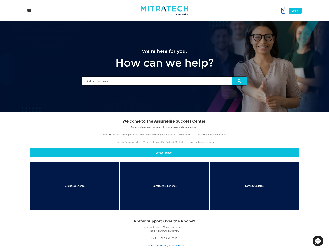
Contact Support (164, 152)
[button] (318, 241)
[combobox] (157, 81)
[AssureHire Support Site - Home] (164, 10)
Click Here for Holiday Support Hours (164, 245)
